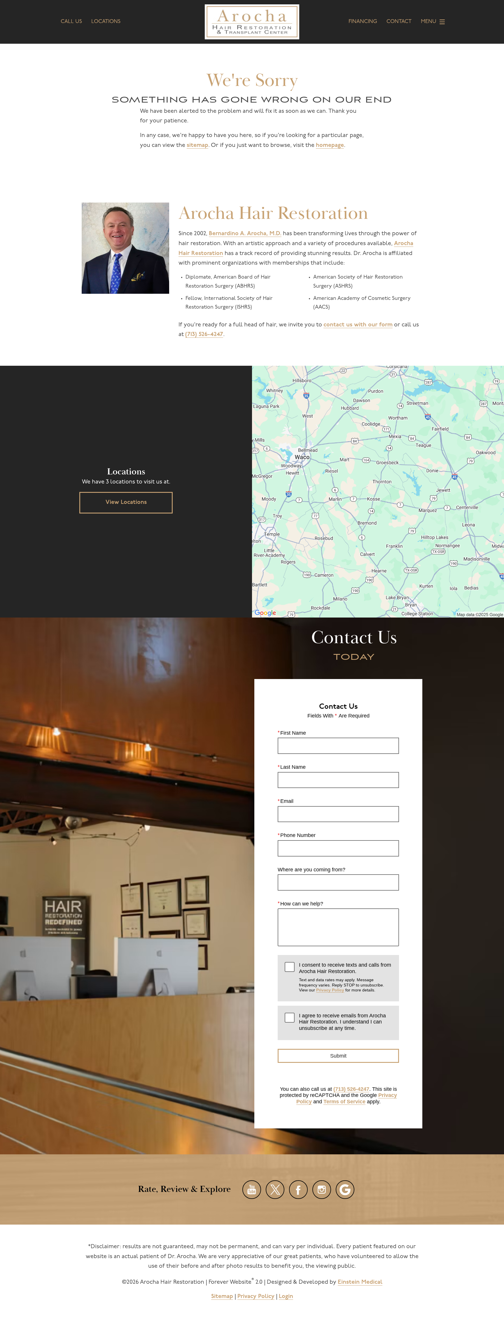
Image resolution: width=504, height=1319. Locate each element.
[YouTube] (251, 1189)
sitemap (197, 145)
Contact (399, 21)
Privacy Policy (330, 990)
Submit (338, 1056)
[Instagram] (321, 1189)
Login (286, 1296)
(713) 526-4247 (204, 334)
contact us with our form (358, 325)
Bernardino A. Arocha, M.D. (245, 234)
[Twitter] (275, 1189)
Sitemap (222, 1296)
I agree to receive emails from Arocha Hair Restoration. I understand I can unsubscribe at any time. (342, 1022)
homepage (330, 145)
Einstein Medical (360, 1282)
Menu (428, 21)
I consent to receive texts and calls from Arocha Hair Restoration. (345, 977)
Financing (363, 21)
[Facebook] (298, 1189)
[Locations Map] (378, 492)
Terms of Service (344, 1102)
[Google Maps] (345, 1189)
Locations (105, 21)
